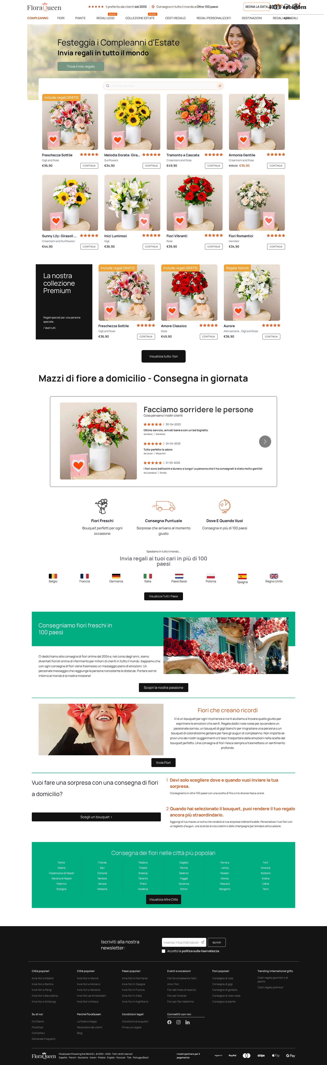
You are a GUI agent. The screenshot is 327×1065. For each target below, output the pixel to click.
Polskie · (102, 1057)
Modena (143, 889)
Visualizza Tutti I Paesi (163, 596)
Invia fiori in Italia (132, 995)
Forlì (265, 862)
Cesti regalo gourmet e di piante (273, 979)
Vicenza (265, 868)
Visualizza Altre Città (163, 899)
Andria (265, 878)
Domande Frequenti (43, 1039)
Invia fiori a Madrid (42, 978)
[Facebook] (171, 1022)
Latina (225, 868)
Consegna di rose (222, 978)
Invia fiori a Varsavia (88, 989)
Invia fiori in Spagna (133, 984)
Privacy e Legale (131, 1027)
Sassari (224, 873)
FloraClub (37, 1027)
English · (111, 1057)
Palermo (61, 883)
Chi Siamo (38, 1021)
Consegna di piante (224, 1001)
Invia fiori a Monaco (88, 984)
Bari (102, 868)
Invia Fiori (163, 762)
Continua (89, 165)
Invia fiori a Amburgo (44, 1001)
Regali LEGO (105, 18)
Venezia (102, 878)
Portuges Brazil (141, 1057)
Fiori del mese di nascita (181, 989)
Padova (143, 862)
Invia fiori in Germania (135, 978)
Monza (225, 878)
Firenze (102, 862)
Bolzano (265, 873)
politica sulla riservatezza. (201, 951)
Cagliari (183, 862)
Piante (80, 18)
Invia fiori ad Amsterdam (91, 995)
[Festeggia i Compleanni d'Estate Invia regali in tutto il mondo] (163, 62)
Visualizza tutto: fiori (163, 356)
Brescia (143, 873)
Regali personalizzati (214, 18)
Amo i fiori (173, 984)
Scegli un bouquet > (96, 817)
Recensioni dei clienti (89, 1027)
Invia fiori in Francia (133, 989)
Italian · (93, 1057)
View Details (64, 473)
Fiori (61, 18)
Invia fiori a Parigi (42, 989)
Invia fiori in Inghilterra (135, 1001)
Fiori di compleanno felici (182, 978)
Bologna (61, 889)
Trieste (143, 868)
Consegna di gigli (222, 984)
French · (73, 1057)
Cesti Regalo (175, 18)
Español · (63, 1057)
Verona (102, 883)
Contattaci (38, 1033)
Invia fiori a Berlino (42, 984)
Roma (61, 862)
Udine (265, 883)
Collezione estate (140, 18)
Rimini (184, 889)
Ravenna (184, 883)
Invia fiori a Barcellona (45, 995)
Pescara (225, 883)
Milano (61, 868)
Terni (266, 889)
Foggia (184, 878)
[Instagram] (180, 1022)
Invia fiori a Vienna (87, 978)
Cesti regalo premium (270, 987)
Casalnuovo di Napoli (61, 873)
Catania (102, 873)
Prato (143, 883)
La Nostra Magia (87, 1021)
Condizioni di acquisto (135, 1021)
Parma (184, 868)
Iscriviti (217, 942)
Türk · (129, 1057)
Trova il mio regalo (81, 66)
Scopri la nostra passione (163, 687)
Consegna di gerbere (224, 989)
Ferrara (224, 862)
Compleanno (37, 18)
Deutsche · (83, 1057)
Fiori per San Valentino (180, 1001)
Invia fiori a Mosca (87, 1001)
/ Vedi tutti (49, 328)
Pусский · (121, 1057)
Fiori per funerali (176, 995)
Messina (102, 889)
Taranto (143, 878)
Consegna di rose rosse (226, 995)
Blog (79, 1033)
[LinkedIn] (187, 1022)
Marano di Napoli (61, 878)
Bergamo (224, 889)
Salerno (183, 873)
